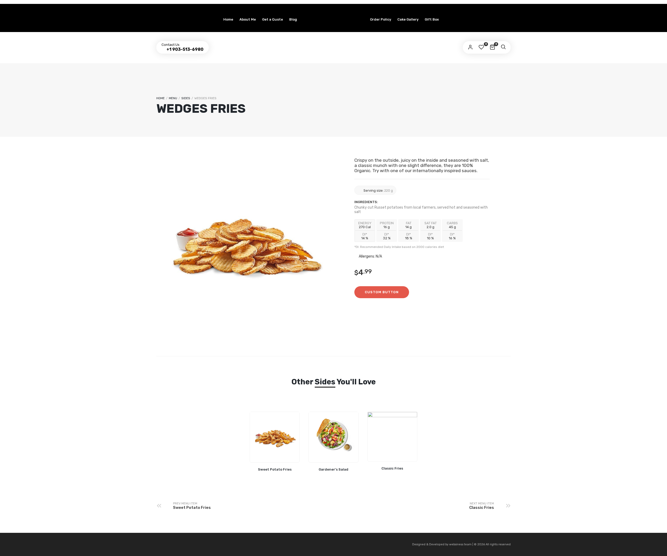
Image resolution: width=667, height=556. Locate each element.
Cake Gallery (407, 19)
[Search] (503, 47)
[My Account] (470, 47)
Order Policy (380, 19)
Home (228, 19)
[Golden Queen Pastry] (333, 8)
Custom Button (382, 292)
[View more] (275, 437)
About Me (247, 19)
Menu (173, 98)
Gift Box (432, 19)
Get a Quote (272, 19)
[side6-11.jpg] (245, 240)
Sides (185, 98)
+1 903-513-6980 (184, 49)
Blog (293, 19)
